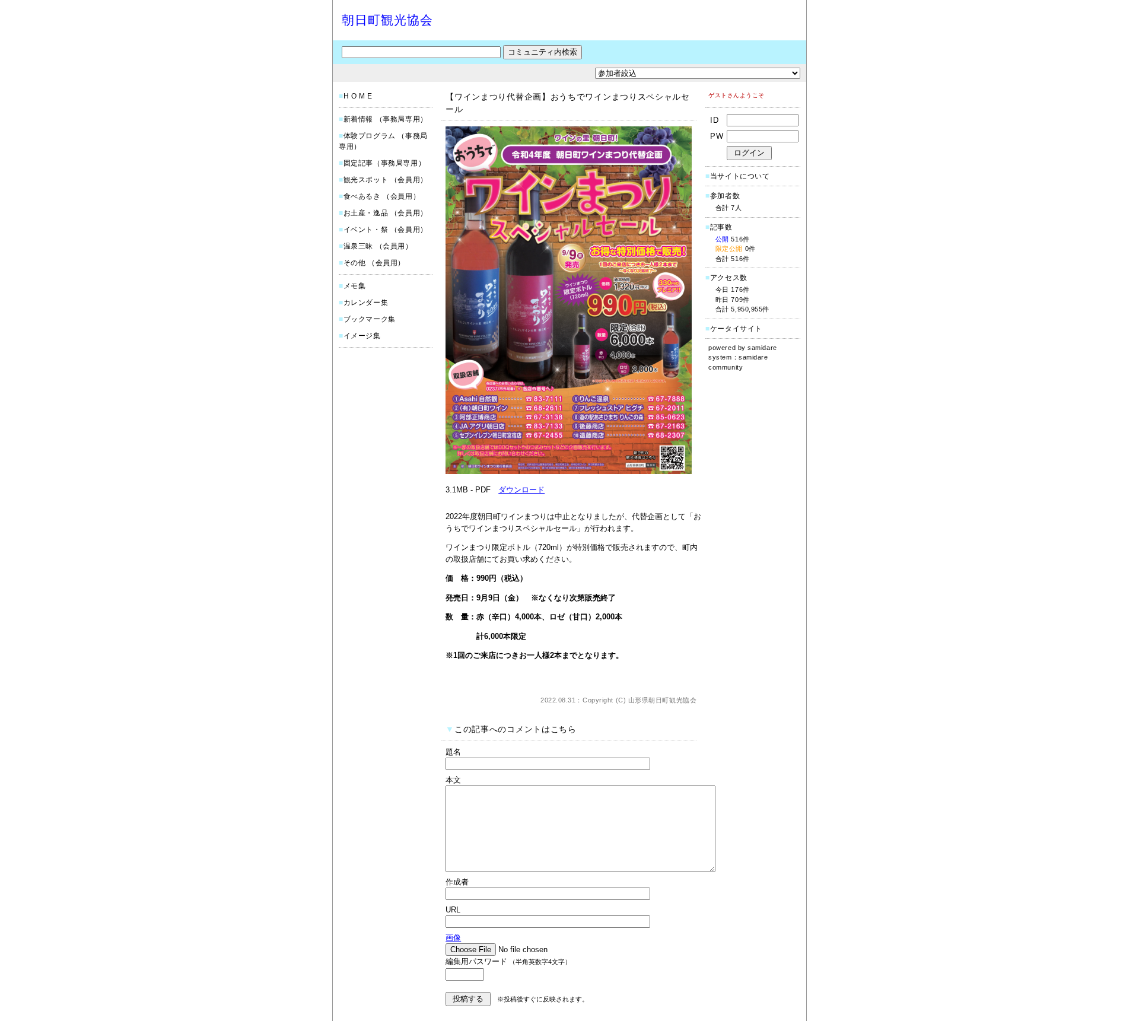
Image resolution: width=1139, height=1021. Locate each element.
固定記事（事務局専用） (384, 163)
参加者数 (722, 196)
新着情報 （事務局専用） (385, 119)
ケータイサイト (736, 329)
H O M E (358, 96)
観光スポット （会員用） (385, 180)
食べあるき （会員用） (382, 196)
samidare (762, 347)
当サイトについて (740, 176)
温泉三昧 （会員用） (378, 246)
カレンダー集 (366, 302)
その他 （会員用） (374, 263)
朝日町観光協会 (387, 20)
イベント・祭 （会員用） (385, 229)
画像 (453, 937)
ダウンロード (521, 489)
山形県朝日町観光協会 (662, 700)
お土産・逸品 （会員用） (385, 213)
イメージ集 (362, 336)
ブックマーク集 (369, 319)
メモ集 (354, 286)
